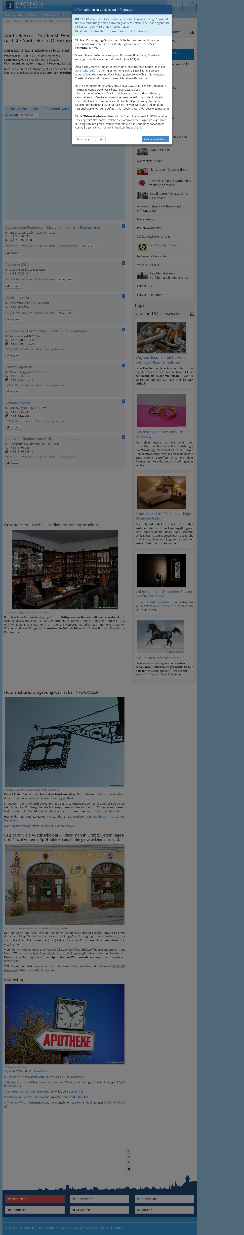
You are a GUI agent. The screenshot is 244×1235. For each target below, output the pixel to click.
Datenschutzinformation (90, 70)
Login (100, 139)
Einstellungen (84, 139)
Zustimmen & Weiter (155, 139)
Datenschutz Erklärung (132, 31)
